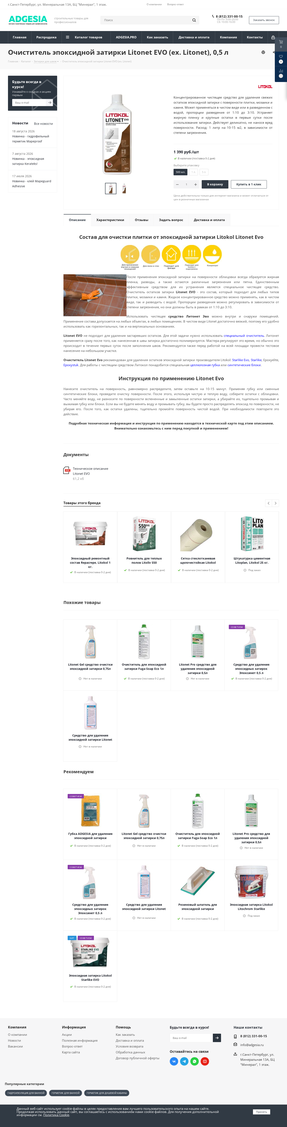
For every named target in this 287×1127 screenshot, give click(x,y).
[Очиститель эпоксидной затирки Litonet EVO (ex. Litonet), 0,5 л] (117, 134)
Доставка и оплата (130, 1040)
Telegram (184, 1061)
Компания (17, 1027)
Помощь (123, 1027)
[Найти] (194, 20)
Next (275, 503)
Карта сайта (71, 1052)
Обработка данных (130, 1052)
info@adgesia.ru (252, 1045)
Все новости (43, 123)
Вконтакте (174, 1061)
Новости (14, 1040)
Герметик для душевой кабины (107, 1092)
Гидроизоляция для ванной (26, 1092)
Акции (67, 1034)
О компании (17, 1034)
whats (194, 1061)
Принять (261, 1112)
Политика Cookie (56, 1115)
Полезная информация (79, 1040)
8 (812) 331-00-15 (229, 16)
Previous (268, 503)
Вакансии (15, 1046)
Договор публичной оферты (137, 1058)
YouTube (205, 1061)
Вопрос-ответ (72, 1046)
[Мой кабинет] (273, 37)
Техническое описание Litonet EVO (90, 471)
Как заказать (125, 1034)
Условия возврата (129, 1046)
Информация (74, 1027)
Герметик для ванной (65, 1092)
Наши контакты (248, 1027)
